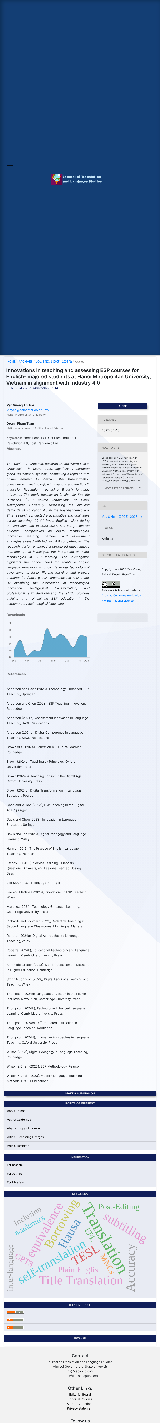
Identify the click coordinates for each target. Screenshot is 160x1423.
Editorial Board (80, 1394)
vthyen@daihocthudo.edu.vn (28, 410)
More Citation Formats (119, 488)
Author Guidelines (19, 1119)
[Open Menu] (10, 164)
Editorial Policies (80, 1399)
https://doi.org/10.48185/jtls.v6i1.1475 (36, 388)
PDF (124, 406)
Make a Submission (80, 1093)
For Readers (15, 1164)
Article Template (18, 1145)
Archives (26, 361)
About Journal (16, 1111)
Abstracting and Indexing (24, 1128)
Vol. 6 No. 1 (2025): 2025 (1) (54, 361)
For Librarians (16, 1182)
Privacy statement (80, 1408)
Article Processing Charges (25, 1137)
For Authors (14, 1173)
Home (12, 361)
